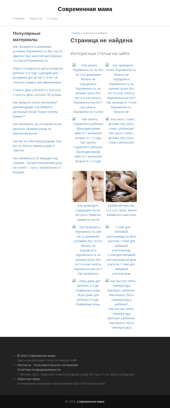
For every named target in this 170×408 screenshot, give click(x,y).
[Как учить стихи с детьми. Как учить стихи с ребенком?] (121, 128)
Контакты (24, 365)
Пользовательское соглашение (56, 365)
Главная (18, 18)
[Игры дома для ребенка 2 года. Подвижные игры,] (88, 290)
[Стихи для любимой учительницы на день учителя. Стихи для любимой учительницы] (121, 250)
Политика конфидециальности (39, 369)
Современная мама (85, 9)
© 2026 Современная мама (36, 356)
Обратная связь (28, 379)
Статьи (52, 18)
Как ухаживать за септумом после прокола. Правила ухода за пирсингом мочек (37, 128)
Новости (36, 18)
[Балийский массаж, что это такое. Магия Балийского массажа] (121, 201)
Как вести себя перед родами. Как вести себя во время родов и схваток (37, 145)
